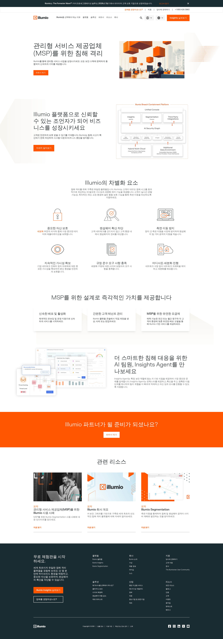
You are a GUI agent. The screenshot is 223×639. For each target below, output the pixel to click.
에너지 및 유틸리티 (136, 589)
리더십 (131, 570)
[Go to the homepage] (40, 18)
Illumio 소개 (133, 559)
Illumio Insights (97, 563)
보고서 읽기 (164, 3)
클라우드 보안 (97, 589)
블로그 (168, 589)
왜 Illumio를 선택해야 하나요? (103, 585)
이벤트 (168, 599)
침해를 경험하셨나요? (134, 9)
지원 (149, 9)
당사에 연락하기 (163, 9)
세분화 (40, 231)
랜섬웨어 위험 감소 (99, 596)
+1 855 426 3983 (182, 9)
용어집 (168, 603)
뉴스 (130, 573)
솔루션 (93, 17)
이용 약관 (109, 626)
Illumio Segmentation (100, 566)
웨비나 (168, 610)
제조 (130, 603)
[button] (141, 18)
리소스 (109, 17)
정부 (130, 592)
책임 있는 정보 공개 (121, 626)
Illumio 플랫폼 (97, 559)
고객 (167, 596)
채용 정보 (132, 566)
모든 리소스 (170, 585)
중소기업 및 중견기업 (136, 599)
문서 (167, 566)
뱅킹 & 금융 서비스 (136, 585)
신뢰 (131, 626)
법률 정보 (100, 626)
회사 (116, 17)
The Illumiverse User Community (178, 570)
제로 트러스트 (97, 599)
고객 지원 (169, 563)
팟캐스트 (169, 606)
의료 (130, 596)
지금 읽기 (37, 527)
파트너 (101, 17)
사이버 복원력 (97, 592)
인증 (167, 592)
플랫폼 (85, 17)
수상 (130, 563)
